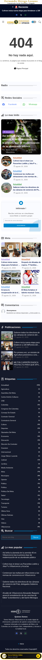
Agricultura (20, 389)
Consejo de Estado (20, 413)
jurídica (20, 464)
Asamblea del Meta (20, 393)
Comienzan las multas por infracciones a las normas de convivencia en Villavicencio (24, 175)
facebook (12, 104)
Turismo (20, 507)
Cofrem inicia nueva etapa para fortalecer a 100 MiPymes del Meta (10, 263)
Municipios (20, 476)
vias (20, 519)
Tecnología (20, 499)
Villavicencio (20, 527)
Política (20, 487)
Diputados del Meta (20, 432)
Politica (20, 483)
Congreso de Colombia (20, 409)
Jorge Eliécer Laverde (20, 456)
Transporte (20, 503)
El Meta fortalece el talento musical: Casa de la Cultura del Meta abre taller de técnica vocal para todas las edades (30, 291)
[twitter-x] (21, 15)
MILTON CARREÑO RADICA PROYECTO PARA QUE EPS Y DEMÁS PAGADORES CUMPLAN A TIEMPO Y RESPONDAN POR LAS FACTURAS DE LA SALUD (27, 363)
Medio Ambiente (20, 468)
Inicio (22, 644)
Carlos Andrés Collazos (20, 397)
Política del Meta (20, 491)
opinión (20, 479)
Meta (20, 472)
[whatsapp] (25, 15)
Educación (20, 440)
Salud (20, 495)
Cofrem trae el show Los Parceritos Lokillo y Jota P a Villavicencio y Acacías (24, 162)
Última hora (20, 511)
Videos (20, 523)
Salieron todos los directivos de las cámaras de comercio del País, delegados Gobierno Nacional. (27, 188)
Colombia (20, 405)
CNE (20, 401)
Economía (20, 436)
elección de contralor (20, 444)
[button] (34, 22)
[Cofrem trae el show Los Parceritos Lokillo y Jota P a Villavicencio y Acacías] (6, 161)
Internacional (20, 452)
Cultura (20, 424)
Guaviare (20, 448)
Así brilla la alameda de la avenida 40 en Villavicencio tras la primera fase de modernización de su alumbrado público (19, 555)
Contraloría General (20, 420)
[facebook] (16, 15)
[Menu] (3, 22)
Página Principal (22, 68)
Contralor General (20, 417)
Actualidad (20, 385)
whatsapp (33, 104)
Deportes (20, 428)
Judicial (20, 460)
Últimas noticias (20, 515)
